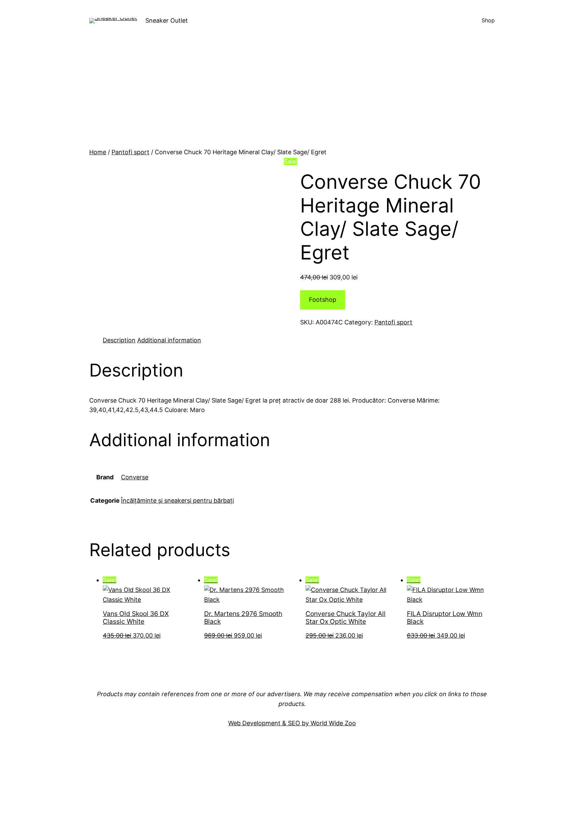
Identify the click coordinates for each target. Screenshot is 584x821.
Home (97, 152)
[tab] (119, 340)
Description (119, 340)
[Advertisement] (292, 96)
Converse (134, 477)
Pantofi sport (130, 152)
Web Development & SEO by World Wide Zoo (292, 723)
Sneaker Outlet (166, 20)
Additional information (169, 340)
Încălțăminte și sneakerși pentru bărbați (177, 500)
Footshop (322, 299)
